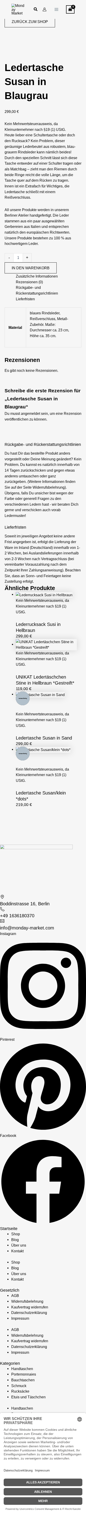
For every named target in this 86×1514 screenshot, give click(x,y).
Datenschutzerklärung (29, 1312)
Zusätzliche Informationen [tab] (37, 276)
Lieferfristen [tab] (25, 299)
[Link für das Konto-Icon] (44, 9)
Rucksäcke (20, 1391)
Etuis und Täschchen (28, 1397)
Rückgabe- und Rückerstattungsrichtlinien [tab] (37, 290)
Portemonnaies (23, 1374)
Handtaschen (22, 1369)
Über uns (18, 1245)
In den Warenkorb (31, 268)
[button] (36, 10)
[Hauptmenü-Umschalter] (56, 9)
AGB (15, 1295)
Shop (15, 1234)
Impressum (20, 1318)
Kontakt (17, 1251)
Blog (15, 1240)
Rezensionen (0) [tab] (29, 282)
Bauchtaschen (23, 1380)
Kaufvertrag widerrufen (29, 1307)
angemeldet (30, 413)
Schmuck (18, 1386)
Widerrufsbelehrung (27, 1301)
